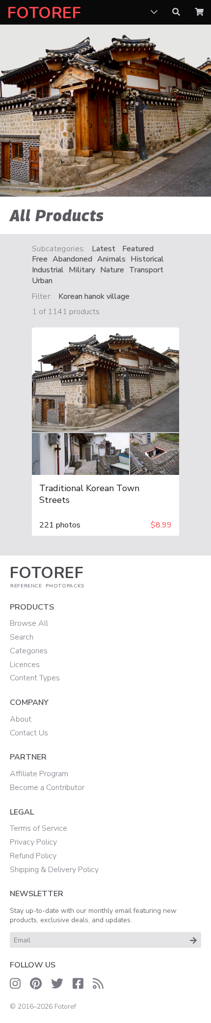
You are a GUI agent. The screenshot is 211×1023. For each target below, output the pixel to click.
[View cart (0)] (199, 12)
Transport (146, 270)
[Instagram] (15, 983)
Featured (138, 249)
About (20, 719)
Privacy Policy (33, 842)
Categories (29, 650)
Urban (42, 281)
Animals (111, 259)
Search (21, 637)
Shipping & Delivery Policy (54, 869)
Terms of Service (38, 828)
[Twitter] (57, 983)
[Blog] (98, 983)
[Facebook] (78, 983)
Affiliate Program (39, 773)
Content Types (35, 677)
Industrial (48, 270)
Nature (112, 270)
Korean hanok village (94, 297)
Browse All (29, 623)
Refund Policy (33, 855)
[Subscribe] (193, 940)
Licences (25, 664)
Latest (103, 249)
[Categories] (154, 12)
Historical (147, 259)
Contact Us (29, 733)
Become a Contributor (47, 787)
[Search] (176, 12)
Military (82, 270)
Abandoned (72, 259)
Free (40, 259)
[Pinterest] (36, 983)
